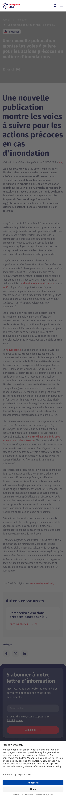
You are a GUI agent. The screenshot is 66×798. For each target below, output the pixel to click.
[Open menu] (61, 6)
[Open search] (55, 6)
